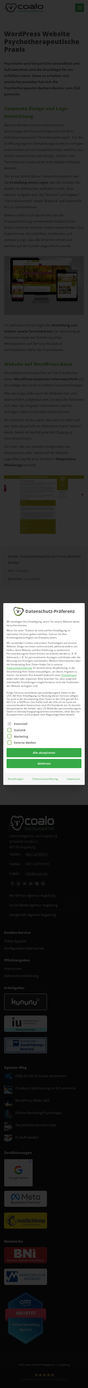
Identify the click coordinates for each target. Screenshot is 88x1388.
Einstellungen (15, 779)
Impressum (73, 779)
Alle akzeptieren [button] (44, 753)
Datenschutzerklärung (19, 668)
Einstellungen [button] (69, 675)
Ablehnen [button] (44, 763)
